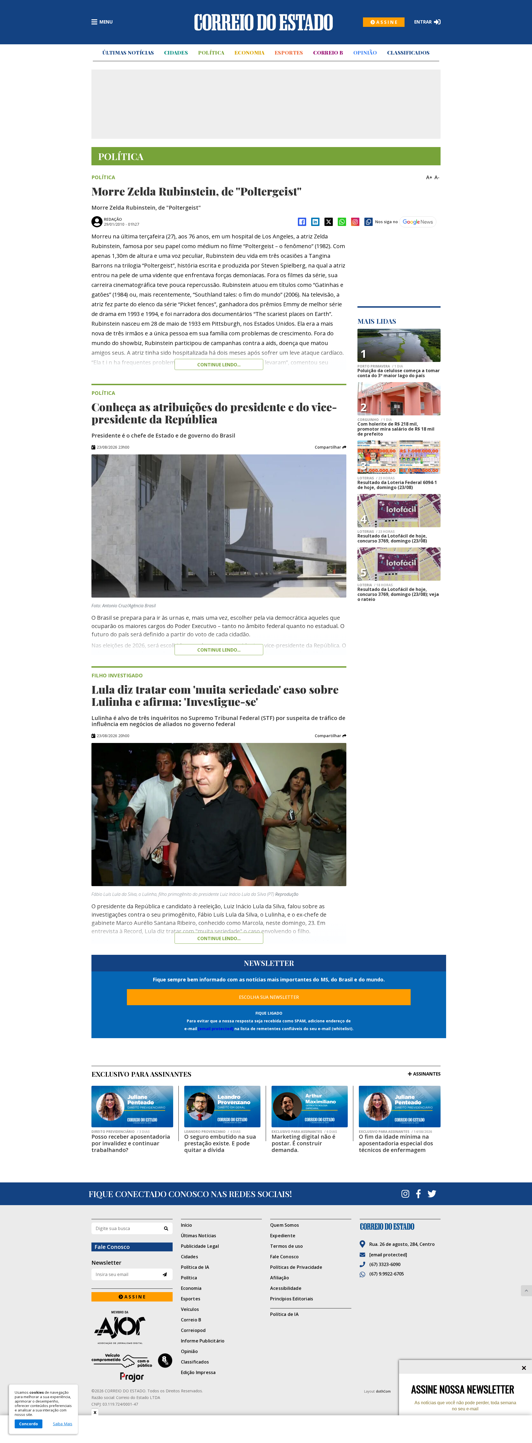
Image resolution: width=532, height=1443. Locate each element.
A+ (429, 177)
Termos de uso (286, 1246)
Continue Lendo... (219, 650)
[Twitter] (432, 1193)
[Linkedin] (315, 221)
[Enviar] (164, 1274)
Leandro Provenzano (212, 1131)
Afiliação (279, 1277)
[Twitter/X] (328, 221)
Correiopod (193, 1330)
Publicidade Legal (200, 1246)
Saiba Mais (62, 1424)
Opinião (365, 52)
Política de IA (195, 1267)
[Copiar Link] (368, 221)
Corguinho (374, 419)
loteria (375, 585)
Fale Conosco (284, 1256)
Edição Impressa (198, 1372)
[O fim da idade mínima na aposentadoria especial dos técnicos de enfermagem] (400, 1106)
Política (211, 52)
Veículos (190, 1309)
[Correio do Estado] (400, 1226)
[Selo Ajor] (132, 1327)
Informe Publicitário (203, 1340)
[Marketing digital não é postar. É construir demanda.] (310, 1106)
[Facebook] (302, 221)
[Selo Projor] (132, 1367)
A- (436, 177)
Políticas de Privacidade (296, 1267)
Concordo (28, 1423)
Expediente (282, 1235)
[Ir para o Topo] (526, 1290)
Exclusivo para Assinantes (304, 1131)
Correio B (328, 52)
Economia (249, 52)
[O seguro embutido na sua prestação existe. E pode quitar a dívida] (222, 1106)
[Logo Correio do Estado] (263, 22)
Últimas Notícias (128, 52)
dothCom (383, 1391)
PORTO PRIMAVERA (380, 366)
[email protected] (215, 1028)
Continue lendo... (219, 365)
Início (186, 1225)
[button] (330, 447)
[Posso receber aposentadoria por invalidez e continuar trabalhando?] (132, 1106)
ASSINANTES (427, 1074)
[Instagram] (355, 221)
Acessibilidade (285, 1288)
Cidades (176, 52)
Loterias (376, 478)
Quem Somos (284, 1225)
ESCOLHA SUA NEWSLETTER (269, 997)
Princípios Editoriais (291, 1298)
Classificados (408, 52)
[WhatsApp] (341, 221)
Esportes (289, 52)
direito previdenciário (120, 1131)
